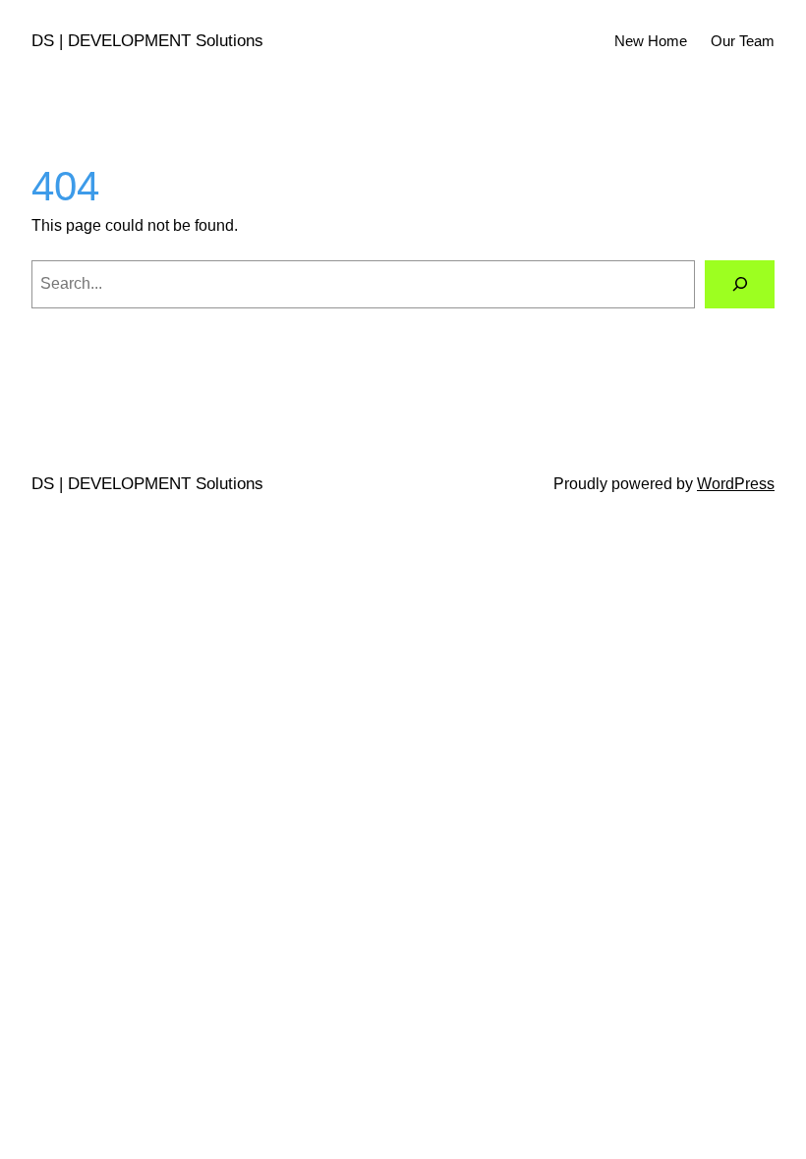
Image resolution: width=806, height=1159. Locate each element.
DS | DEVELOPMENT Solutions (147, 40)
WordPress (736, 483)
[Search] (740, 284)
